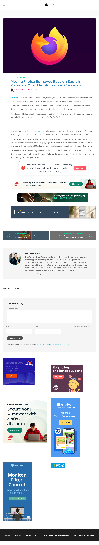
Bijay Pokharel (18, 89)
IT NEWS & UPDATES (18, 77)
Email (37, 327)
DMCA (75, 535)
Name (8, 327)
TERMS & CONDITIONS (31, 535)
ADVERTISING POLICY (62, 535)
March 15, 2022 (26, 89)
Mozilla (14, 97)
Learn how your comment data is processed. (53, 344)
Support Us (80, 168)
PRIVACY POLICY (47, 535)
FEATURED (81, 234)
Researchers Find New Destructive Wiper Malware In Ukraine (27, 236)
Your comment (12, 308)
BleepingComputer (34, 131)
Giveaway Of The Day (87, 535)
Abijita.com (18, 535)
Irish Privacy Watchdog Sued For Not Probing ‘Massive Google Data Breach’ (70, 236)
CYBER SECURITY (20, 234)
